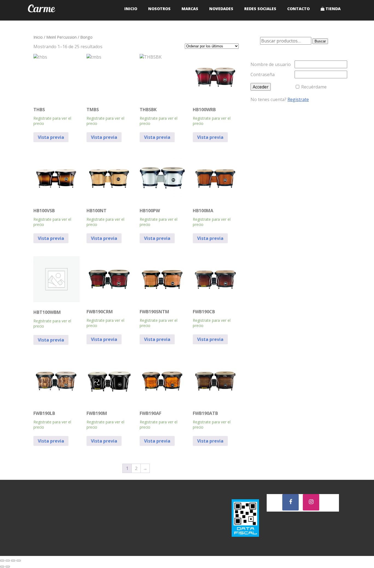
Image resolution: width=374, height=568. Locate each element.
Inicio (38, 37)
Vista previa (51, 137)
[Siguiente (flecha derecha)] (7, 566)
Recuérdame (314, 87)
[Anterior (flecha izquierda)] (2, 566)
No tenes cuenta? (280, 99)
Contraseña (263, 74)
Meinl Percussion (61, 37)
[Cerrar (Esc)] (18, 560)
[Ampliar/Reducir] (2, 560)
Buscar (320, 41)
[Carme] (41, 18)
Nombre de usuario (271, 64)
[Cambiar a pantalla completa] (7, 560)
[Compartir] (13, 560)
